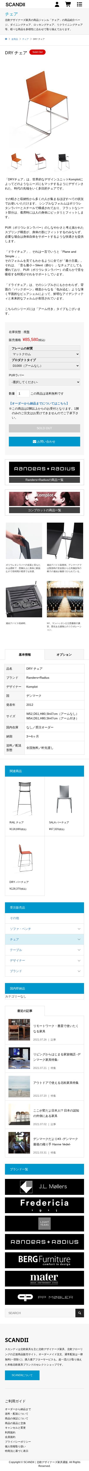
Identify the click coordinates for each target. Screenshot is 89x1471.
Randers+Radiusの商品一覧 (44, 480)
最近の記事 (24, 1011)
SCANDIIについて (22, 1375)
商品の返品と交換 (15, 1423)
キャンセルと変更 (15, 1427)
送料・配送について (16, 1413)
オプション (64, 654)
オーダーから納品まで (18, 1409)
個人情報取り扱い (15, 1446)
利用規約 (10, 1432)
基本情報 (25, 654)
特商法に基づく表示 (16, 1450)
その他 (14, 918)
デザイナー (17, 960)
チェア (14, 939)
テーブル (16, 950)
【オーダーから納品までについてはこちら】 (39, 403)
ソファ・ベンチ (20, 929)
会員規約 (10, 1436)
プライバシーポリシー (18, 1441)
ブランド (16, 971)
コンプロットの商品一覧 (44, 510)
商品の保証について (16, 1418)
